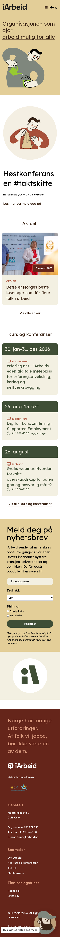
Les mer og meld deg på (22, 204)
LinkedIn (13, 895)
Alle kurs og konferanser (23, 862)
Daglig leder (17, 611)
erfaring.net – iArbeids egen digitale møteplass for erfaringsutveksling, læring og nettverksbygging (29, 376)
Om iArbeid (15, 857)
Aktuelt (11, 280)
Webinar (17, 464)
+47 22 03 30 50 (27, 832)
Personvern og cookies (24, 926)
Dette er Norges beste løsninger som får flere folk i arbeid (28, 293)
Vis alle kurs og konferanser (30, 504)
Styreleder (16, 615)
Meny (53, 7)
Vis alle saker (30, 313)
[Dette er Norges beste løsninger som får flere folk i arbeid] (30, 254)
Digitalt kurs (19, 418)
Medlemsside (16, 873)
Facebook (14, 890)
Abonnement (20, 361)
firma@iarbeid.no (27, 837)
